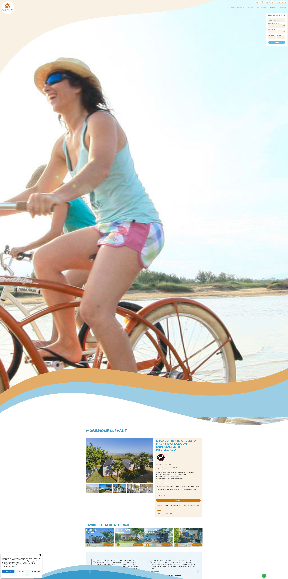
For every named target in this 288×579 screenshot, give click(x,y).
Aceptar (8, 571)
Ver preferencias (34, 571)
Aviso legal (30, 575)
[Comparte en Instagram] (167, 513)
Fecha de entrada (273, 26)
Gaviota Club (261, 8)
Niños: (279, 35)
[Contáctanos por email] (272, 2)
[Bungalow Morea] (147, 544)
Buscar (277, 42)
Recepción (272, 8)
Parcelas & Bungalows (236, 8)
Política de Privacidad (23, 575)
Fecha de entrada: (273, 23)
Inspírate (283, 8)
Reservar (178, 500)
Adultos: (271, 35)
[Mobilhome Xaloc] (88, 544)
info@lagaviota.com (194, 505)
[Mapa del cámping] (262, 2)
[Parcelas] (176, 544)
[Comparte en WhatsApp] (171, 513)
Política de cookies (14, 575)
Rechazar (21, 571)
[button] (39, 555)
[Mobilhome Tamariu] (118, 544)
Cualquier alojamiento (274, 20)
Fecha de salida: (273, 29)
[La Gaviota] (7, 10)
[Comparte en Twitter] (159, 513)
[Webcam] (267, 2)
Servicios (250, 8)
